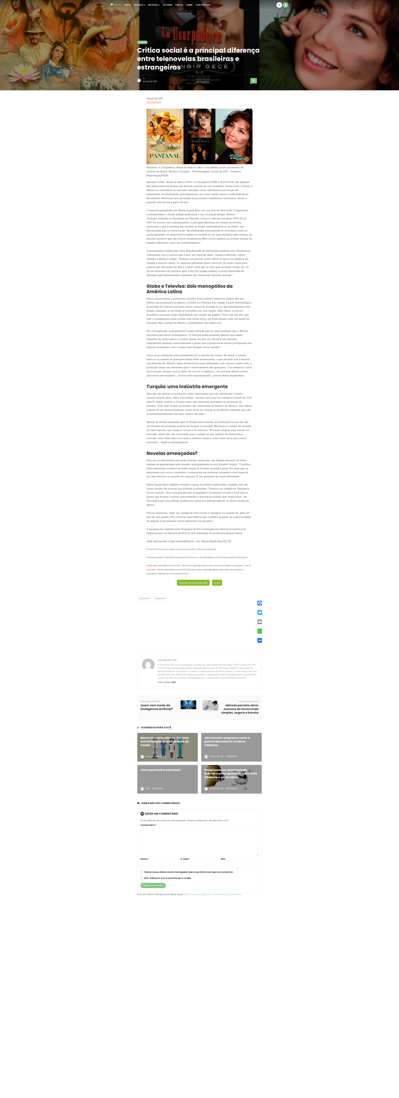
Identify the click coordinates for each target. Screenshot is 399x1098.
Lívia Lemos (144, 598)
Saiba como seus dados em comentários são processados (213, 894)
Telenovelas (160, 598)
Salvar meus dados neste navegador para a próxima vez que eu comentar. (189, 872)
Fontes (179, 5)
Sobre (189, 5)
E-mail (185, 859)
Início (128, 5)
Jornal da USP (149, 81)
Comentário (148, 825)
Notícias (153, 5)
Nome (144, 859)
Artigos (138, 5)
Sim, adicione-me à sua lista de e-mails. (167, 878)
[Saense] (116, 4)
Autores (167, 5)
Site (223, 859)
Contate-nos (203, 5)
